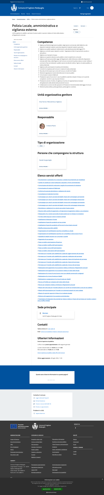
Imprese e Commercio (36, 447)
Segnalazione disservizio (37, 467)
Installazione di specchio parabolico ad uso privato (52, 222)
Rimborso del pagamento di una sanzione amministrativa (53, 296)
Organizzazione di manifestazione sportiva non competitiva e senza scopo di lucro (60, 234)
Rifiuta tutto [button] (57, 489)
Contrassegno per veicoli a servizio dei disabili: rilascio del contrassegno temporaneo (61, 200)
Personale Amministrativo (16, 452)
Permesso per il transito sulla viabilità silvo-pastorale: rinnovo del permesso (59, 265)
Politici (12, 449)
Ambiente (54, 447)
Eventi (74, 454)
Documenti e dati (14, 455)
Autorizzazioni (55, 452)
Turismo (33, 455)
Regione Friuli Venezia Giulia (17, 2)
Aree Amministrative (15, 442)
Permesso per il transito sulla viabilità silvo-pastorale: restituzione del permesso (60, 256)
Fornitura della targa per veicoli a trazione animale (52, 217)
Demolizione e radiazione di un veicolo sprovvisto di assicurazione (56, 208)
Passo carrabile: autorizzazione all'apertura (50, 242)
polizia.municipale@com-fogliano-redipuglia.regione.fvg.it (55, 331)
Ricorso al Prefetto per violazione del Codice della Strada (53, 282)
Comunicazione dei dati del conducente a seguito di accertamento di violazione (59, 185)
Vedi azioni (83, 26)
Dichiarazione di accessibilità (59, 472)
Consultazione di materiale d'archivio (48, 194)
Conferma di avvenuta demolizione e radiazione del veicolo (54, 191)
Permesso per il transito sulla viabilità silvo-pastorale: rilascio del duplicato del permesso (62, 259)
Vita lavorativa (34, 444)
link (65, 486)
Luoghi (74, 451)
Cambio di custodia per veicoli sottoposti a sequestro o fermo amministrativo (59, 183)
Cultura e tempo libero (36, 442)
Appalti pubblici (35, 449)
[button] (52, 492)
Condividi (76, 26)
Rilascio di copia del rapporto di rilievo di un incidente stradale (55, 293)
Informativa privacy (57, 467)
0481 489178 (51, 329)
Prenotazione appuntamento (38, 465)
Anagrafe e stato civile (36, 439)
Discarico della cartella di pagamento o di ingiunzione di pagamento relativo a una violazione (63, 211)
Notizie (75, 439)
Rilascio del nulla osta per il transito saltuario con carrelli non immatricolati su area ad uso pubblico (65, 288)
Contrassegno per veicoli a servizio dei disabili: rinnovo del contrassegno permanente (61, 202)
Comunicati (76, 442)
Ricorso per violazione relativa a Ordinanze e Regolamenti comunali (56, 285)
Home (13, 19)
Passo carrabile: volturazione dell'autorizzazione (51, 251)
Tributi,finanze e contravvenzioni (60, 444)
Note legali (54, 470)
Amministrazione (21, 19)
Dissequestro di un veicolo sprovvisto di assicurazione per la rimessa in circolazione (61, 214)
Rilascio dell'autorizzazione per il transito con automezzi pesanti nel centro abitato (60, 290)
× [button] (102, 479)
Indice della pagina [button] (18, 39)
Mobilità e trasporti (36, 457)
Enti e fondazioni (14, 447)
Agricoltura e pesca (56, 454)
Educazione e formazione (58, 439)
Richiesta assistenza (36, 472)
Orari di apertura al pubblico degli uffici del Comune (51, 353)
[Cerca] (92, 8)
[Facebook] (79, 8)
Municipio (45, 313)
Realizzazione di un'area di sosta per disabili (50, 276)
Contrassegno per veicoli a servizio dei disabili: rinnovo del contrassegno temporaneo (61, 205)
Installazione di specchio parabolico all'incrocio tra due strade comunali (57, 225)
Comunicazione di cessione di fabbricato (49, 188)
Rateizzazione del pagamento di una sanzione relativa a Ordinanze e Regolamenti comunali (63, 268)
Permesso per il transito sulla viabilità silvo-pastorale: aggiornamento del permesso (61, 253)
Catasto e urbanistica (36, 452)
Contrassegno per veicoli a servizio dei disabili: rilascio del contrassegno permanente (61, 197)
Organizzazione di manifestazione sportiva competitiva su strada (55, 231)
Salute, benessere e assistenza (59, 449)
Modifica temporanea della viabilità (48, 228)
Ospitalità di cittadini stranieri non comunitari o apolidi (53, 236)
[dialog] (52, 486)
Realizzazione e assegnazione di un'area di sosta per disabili (54, 279)
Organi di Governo (14, 439)
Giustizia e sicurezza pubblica (59, 442)
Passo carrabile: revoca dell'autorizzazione (50, 248)
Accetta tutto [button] (46, 489)
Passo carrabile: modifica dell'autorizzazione (50, 245)
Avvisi (74, 444)
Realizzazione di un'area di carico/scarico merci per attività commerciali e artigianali (61, 273)
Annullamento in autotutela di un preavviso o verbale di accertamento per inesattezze (61, 180)
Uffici (28, 19)
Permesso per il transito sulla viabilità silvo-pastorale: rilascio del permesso (59, 262)
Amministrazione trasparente (59, 465)
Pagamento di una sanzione (45, 239)
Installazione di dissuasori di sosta (47, 219)
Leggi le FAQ (34, 470)
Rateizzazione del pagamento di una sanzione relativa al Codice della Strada (58, 271)
